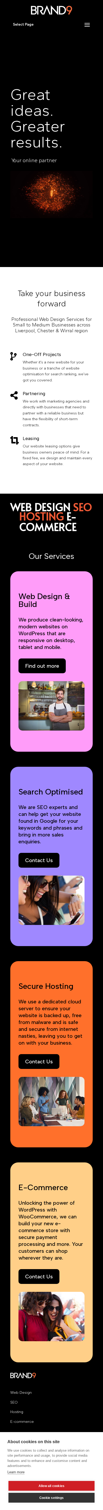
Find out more (42, 666)
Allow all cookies (51, 1486)
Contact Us (39, 860)
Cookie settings (51, 1498)
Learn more (16, 1472)
